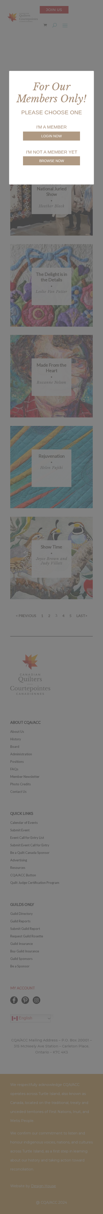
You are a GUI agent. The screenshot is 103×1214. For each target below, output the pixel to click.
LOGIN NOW (51, 136)
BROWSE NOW (51, 161)
